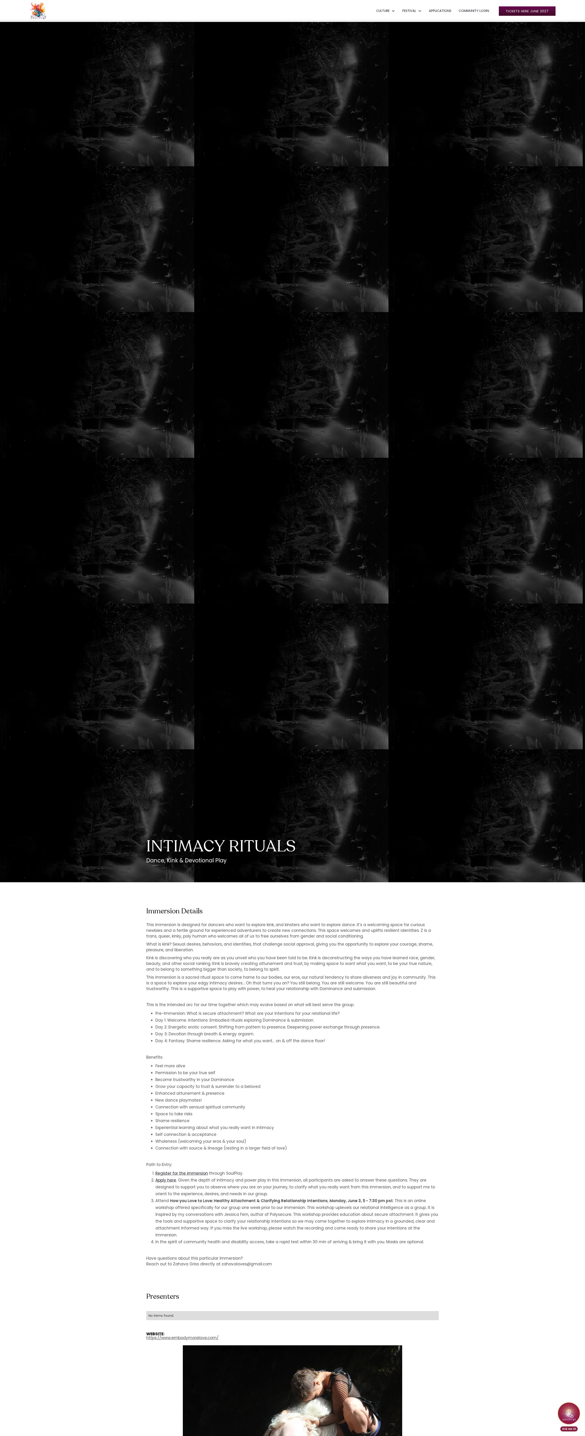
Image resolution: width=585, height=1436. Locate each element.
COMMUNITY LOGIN (474, 10)
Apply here (165, 1180)
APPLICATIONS (440, 10)
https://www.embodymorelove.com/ (182, 1338)
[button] (385, 11)
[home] (38, 11)
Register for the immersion (181, 1173)
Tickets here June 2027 (527, 11)
